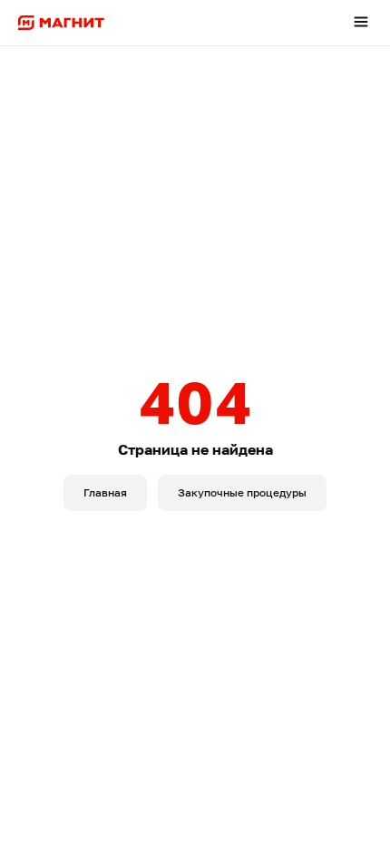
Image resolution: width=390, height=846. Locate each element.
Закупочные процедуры (242, 492)
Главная (105, 492)
